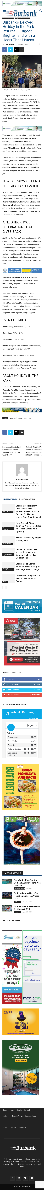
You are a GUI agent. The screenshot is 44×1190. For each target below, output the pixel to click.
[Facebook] (12, 1178)
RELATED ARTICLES (9, 499)
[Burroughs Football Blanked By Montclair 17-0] (7, 908)
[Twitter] (25, 1178)
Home (4, 1110)
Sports (19, 1110)
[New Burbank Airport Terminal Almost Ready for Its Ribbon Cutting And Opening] (8, 526)
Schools (27, 1110)
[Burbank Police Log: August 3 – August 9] (8, 540)
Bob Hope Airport (6, 528)
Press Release (10, 44)
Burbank (13, 418)
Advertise (22, 1127)
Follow (37, 684)
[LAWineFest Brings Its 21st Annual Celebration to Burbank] (8, 578)
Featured (6, 1116)
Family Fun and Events (7, 554)
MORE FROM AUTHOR (27, 499)
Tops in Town (17, 1116)
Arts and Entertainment (7, 569)
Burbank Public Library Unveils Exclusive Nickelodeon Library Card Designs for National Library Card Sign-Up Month (28, 511)
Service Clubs (30, 1116)
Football (17, 901)
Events (5, 581)
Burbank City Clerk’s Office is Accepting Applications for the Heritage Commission (33, 451)
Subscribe (36, 695)
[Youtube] (31, 1178)
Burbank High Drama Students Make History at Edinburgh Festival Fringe (28, 567)
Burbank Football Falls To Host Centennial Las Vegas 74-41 (26, 896)
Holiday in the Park (24, 418)
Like (38, 679)
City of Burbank (8, 512)
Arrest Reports (7, 543)
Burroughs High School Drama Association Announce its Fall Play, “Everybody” (11, 451)
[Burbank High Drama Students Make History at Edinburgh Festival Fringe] (8, 566)
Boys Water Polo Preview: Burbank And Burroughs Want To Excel (27, 883)
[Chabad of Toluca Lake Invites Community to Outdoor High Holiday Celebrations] (8, 552)
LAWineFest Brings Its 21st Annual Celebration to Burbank (28, 578)
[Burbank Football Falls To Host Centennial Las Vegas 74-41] (7, 895)
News (12, 1110)
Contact (13, 1127)
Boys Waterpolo (20, 888)
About (4, 1127)
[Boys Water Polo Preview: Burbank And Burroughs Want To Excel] (7, 881)
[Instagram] (18, 1178)
